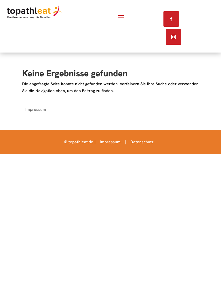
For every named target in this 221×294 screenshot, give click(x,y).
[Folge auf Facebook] (171, 19)
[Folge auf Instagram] (173, 37)
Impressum (35, 109)
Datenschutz (142, 141)
